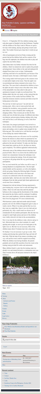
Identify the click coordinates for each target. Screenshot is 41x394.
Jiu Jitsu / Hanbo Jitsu (10, 378)
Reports (5, 303)
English (14, 30)
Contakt (4, 309)
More (3, 365)
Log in (5, 347)
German (6, 30)
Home (4, 294)
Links (3, 313)
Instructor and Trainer (9, 301)
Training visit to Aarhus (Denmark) (13, 386)
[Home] (10, 19)
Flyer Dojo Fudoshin (10, 331)
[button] (21, 283)
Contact (6, 376)
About (4, 298)
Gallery (5, 306)
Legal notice (5, 316)
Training (4, 296)
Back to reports (7, 285)
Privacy (4, 318)
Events (4, 311)
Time (5, 373)
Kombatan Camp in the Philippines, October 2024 (17, 383)
